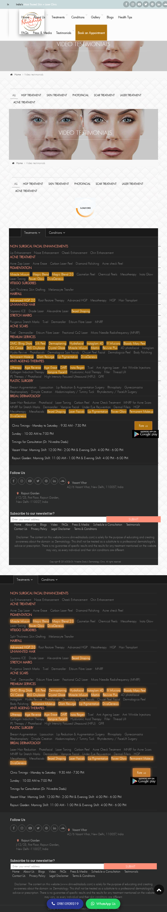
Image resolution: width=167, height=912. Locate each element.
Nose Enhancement (46, 253)
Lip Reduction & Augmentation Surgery (80, 387)
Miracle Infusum (20, 274)
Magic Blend (41, 274)
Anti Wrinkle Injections (136, 367)
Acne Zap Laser (20, 263)
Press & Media (42, 33)
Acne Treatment (24, 102)
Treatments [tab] (31, 232)
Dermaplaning (57, 343)
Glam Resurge (45, 357)
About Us (39, 17)
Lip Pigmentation (67, 357)
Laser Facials (77, 411)
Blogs (110, 17)
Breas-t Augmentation (23, 387)
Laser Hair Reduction (23, 402)
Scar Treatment (104, 95)
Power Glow (36, 279)
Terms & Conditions (85, 529)
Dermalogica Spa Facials (63, 352)
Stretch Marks (21, 315)
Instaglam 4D (95, 343)
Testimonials (63, 33)
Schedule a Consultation (107, 524)
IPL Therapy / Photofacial (25, 376)
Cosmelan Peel (86, 274)
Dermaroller (58, 322)
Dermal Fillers (122, 407)
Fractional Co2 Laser (75, 332)
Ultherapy (16, 367)
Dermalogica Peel (119, 352)
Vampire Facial (70, 407)
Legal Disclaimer (60, 529)
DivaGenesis (55, 279)
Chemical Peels (107, 274)
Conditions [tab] (56, 232)
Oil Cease (16, 348)
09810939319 (68, 903)
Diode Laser (36, 311)
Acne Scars (19, 326)
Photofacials (37, 352)
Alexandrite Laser (57, 311)
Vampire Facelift (57, 372)
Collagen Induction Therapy (27, 372)
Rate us (143, 426)
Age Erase (50, 367)
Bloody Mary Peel (134, 343)
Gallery (95, 17)
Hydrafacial (76, 343)
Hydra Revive (18, 352)
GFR (101, 376)
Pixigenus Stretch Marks (25, 322)
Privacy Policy (39, 529)
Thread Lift (119, 372)
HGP (113, 300)
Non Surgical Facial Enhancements (39, 246)
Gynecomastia (133, 387)
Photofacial (80, 95)
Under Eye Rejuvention (96, 407)
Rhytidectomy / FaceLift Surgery (117, 392)
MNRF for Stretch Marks (25, 407)
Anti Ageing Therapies (27, 361)
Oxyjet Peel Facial (93, 352)
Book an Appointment (91, 33)
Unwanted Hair (22, 304)
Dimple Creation (41, 392)
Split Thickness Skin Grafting (27, 289)
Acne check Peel (112, 263)
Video (54, 524)
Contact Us (20, 529)
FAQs (25, 33)
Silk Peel (40, 343)
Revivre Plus (110, 348)
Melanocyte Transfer (61, 289)
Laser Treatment (130, 95)
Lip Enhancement (20, 253)
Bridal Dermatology (25, 396)
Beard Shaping (80, 311)
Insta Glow (146, 274)
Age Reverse (33, 367)
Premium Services (23, 337)
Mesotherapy (128, 274)
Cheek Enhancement (74, 253)
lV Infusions (113, 343)
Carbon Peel (81, 402)
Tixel (45, 322)
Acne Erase (40, 263)
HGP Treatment (31, 95)
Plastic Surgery (21, 381)
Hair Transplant (128, 300)
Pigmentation (21, 268)
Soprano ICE (18, 311)
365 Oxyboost (35, 348)
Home (17, 74)
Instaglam (148, 348)
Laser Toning (18, 279)
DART (63, 367)
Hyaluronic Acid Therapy (85, 372)
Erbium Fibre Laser (80, 322)
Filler (107, 372)
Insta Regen (77, 367)
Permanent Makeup (22, 357)
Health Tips (125, 17)
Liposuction (46, 387)
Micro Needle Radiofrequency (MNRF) (115, 332)
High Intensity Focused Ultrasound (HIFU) (69, 376)
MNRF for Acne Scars (137, 402)
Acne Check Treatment (106, 402)
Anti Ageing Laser (107, 367)
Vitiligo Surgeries (23, 283)
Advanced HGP (77, 300)
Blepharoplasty (19, 392)
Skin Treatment (57, 95)
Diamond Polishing (87, 263)
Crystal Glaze (56, 348)
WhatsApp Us (105, 903)
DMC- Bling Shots (21, 343)
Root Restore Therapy (51, 300)
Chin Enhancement (101, 253)
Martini (95, 348)
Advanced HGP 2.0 (22, 300)
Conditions (78, 17)
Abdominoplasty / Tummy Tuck (74, 392)
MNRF (99, 322)
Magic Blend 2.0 (63, 274)
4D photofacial (130, 348)
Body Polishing (143, 352)
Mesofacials (36, 411)
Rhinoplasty (114, 387)
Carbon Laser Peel (61, 263)
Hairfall (16, 294)
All (14, 95)
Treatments (58, 17)
